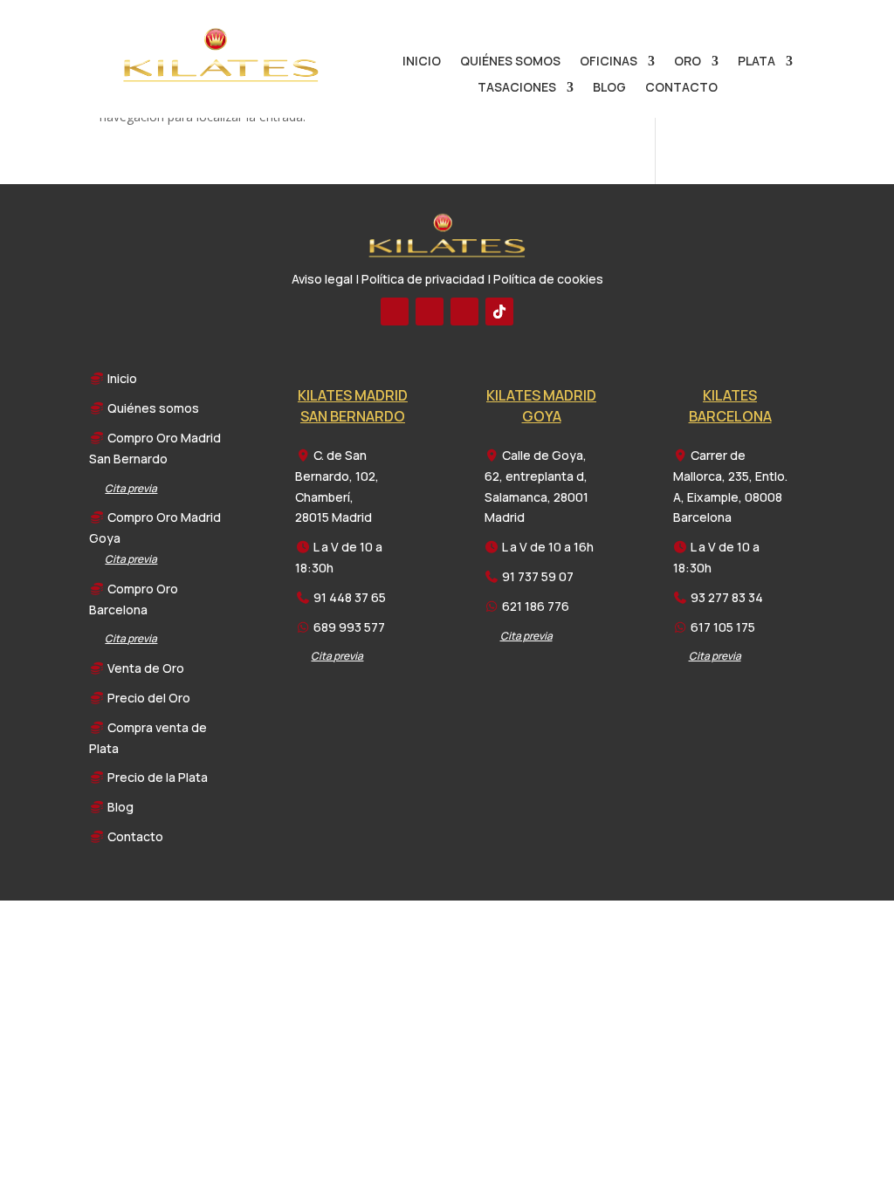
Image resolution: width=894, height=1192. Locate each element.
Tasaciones (517, 88)
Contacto (681, 88)
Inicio (421, 62)
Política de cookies (548, 279)
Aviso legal (322, 279)
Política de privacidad (423, 279)
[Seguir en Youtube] (430, 311)
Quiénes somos (510, 62)
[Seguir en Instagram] (464, 311)
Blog (609, 88)
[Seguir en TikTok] (499, 311)
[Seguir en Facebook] (395, 311)
